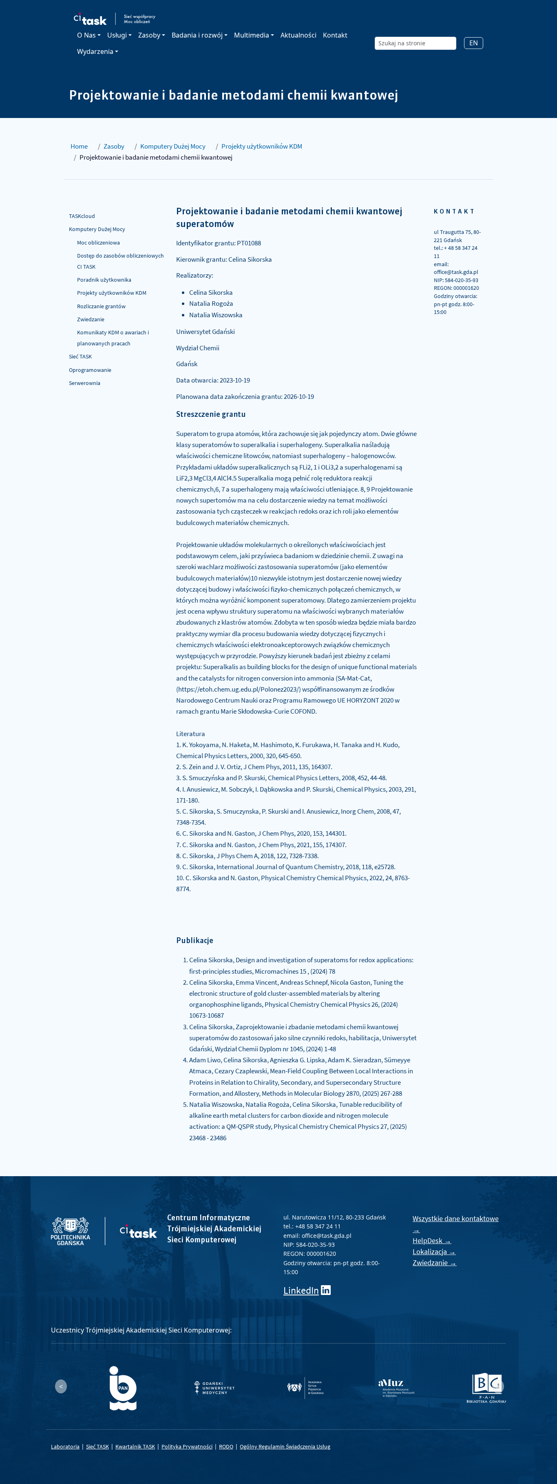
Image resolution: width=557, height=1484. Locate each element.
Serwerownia (84, 383)
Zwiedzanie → (435, 1262)
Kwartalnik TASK (135, 1446)
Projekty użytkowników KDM (261, 146)
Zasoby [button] (149, 35)
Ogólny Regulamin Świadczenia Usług (285, 1446)
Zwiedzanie (90, 319)
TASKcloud (82, 216)
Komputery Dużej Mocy (173, 146)
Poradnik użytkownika (104, 279)
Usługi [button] (117, 35)
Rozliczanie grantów (101, 306)
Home (79, 146)
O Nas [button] (86, 35)
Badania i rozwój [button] (197, 35)
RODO (226, 1446)
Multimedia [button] (251, 35)
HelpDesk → (432, 1240)
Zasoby (114, 146)
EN (473, 42)
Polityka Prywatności (186, 1446)
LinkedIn (301, 1290)
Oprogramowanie (90, 370)
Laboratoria (65, 1446)
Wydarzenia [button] (95, 51)
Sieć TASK (80, 356)
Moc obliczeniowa (98, 242)
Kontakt (335, 35)
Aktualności (298, 35)
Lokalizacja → (434, 1251)
